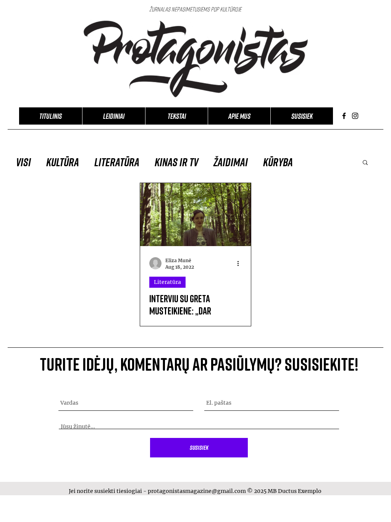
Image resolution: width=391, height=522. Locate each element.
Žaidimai (230, 162)
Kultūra (62, 162)
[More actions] (240, 263)
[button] (365, 163)
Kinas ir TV (176, 162)
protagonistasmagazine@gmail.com (197, 491)
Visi (23, 162)
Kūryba (278, 162)
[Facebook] (344, 116)
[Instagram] (355, 116)
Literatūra (116, 162)
